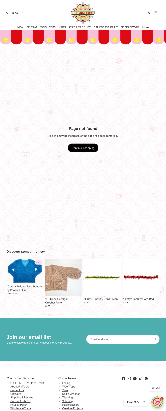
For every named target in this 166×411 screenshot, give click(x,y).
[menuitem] (145, 27)
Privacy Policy (19, 404)
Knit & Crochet (71, 393)
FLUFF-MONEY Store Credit (27, 383)
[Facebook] (123, 379)
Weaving (67, 397)
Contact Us (17, 390)
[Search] (7, 12)
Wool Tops (68, 386)
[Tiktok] (140, 379)
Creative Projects (72, 408)
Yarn (65, 390)
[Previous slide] (48, 277)
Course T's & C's (20, 401)
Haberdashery (70, 404)
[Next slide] (78, 277)
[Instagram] (129, 379)
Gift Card (15, 393)
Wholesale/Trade (20, 408)
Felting (66, 383)
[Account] (148, 12)
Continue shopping (83, 148)
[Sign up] (155, 339)
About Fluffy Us (19, 386)
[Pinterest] (146, 379)
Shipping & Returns (21, 397)
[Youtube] (135, 379)
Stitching (67, 401)
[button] (157, 402)
